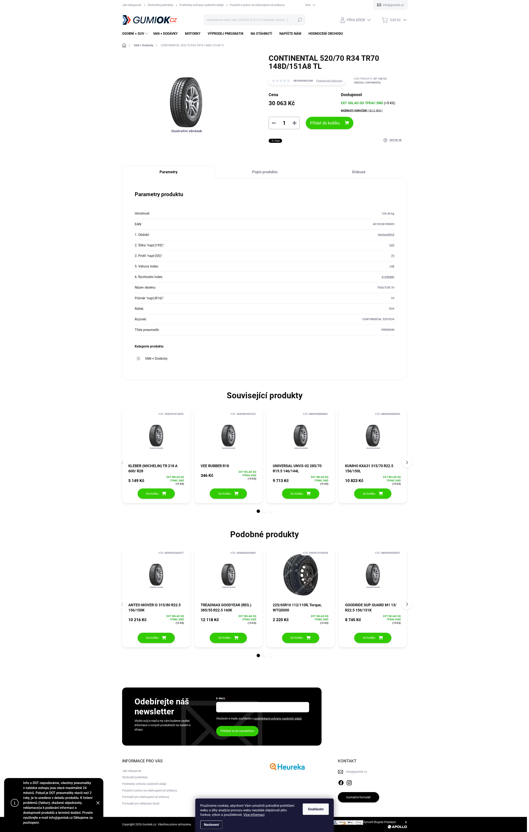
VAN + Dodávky (156, 358)
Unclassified (386, 234)
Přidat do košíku (325, 123)
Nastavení (211, 825)
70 (392, 255)
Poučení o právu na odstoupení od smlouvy (257, 5)
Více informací (253, 815)
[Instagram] (349, 782)
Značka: (367, 82)
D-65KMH (388, 277)
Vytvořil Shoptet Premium (379, 822)
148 (391, 266)
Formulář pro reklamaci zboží (140, 803)
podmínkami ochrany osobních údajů (278, 718)
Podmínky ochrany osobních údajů (201, 5)
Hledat (299, 19)
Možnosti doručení (362, 110)
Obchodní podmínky (160, 5)
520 (391, 245)
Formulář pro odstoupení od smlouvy (145, 797)
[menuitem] (135, 33)
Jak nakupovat (131, 5)
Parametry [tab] (169, 172)
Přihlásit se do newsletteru (237, 731)
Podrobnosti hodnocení (329, 80)
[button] (258, 511)
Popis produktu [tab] (265, 172)
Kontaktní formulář (358, 797)
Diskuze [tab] (359, 172)
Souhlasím (316, 809)
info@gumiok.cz (356, 771)
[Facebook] (341, 782)
